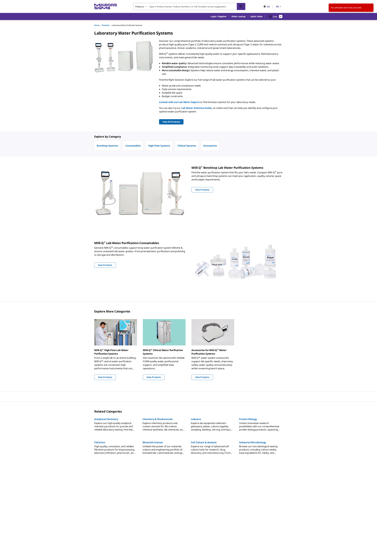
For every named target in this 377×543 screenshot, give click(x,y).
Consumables (133, 145)
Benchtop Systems (107, 145)
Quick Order (256, 16)
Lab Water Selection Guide (196, 108)
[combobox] (189, 6)
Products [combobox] (139, 6)
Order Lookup (238, 16)
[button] (218, 16)
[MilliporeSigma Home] (105, 6)
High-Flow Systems (159, 145)
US (268, 6)
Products (105, 25)
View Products (105, 377)
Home (96, 25)
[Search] (241, 6)
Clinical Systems (186, 145)
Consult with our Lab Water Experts (179, 102)
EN (277, 6)
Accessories (210, 145)
